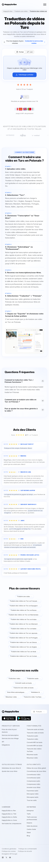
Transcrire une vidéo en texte (23, 688)
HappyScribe (7, 11)
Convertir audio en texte (23, 683)
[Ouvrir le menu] (44, 4)
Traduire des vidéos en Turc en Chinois (23, 642)
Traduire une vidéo (21, 11)
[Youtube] (10, 857)
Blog (28, 836)
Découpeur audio (32, 797)
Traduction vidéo (32, 739)
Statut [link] (29, 832)
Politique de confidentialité (28, 849)
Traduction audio (33, 678)
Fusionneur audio (32, 791)
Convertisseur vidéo (33, 774)
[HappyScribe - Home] (9, 5)
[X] (6, 857)
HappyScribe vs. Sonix (9, 820)
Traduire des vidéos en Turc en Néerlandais (23, 615)
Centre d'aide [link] (31, 829)
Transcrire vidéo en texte (35, 733)
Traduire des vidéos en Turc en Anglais (23, 647)
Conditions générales (9, 849)
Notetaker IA (35, 692)
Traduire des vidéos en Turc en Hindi (23, 651)
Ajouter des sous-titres (9, 771)
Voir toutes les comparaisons (11, 823)
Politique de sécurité (25, 851)
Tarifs (29, 814)
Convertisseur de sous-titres (36, 771)
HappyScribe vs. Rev (9, 810)
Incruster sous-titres (33, 787)
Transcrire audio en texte (35, 729)
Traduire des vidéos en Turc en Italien (23, 629)
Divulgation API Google (9, 854)
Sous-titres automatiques (15, 692)
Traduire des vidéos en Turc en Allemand (23, 624)
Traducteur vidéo (14, 678)
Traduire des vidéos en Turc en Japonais (23, 633)
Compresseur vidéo (33, 784)
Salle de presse (32, 826)
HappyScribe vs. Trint (9, 814)
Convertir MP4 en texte (34, 745)
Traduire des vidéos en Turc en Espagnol (23, 606)
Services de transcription (10, 735)
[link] (24, 42)
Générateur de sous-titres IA (11, 768)
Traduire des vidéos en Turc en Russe (23, 610)
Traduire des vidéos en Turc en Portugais (23, 638)
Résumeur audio (32, 754)
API (3, 742)
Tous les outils (32, 800)
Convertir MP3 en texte (34, 742)
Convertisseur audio (33, 778)
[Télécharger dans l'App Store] (9, 718)
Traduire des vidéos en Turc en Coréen (23, 656)
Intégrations (6, 745)
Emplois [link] (29, 823)
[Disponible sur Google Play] (24, 718)
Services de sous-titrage (10, 738)
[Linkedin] (3, 857)
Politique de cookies (9, 851)
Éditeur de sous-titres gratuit (36, 768)
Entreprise (30, 810)
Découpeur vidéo (33, 794)
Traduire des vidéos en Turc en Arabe (23, 619)
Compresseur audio (33, 781)
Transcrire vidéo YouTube (32, 697)
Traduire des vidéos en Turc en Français (23, 601)
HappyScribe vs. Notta (9, 817)
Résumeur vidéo (11, 697)
